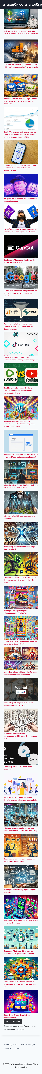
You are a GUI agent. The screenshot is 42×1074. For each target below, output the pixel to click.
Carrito (16, 1048)
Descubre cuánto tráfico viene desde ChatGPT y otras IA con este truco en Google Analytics (18, 326)
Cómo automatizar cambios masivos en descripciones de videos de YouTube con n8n (20, 984)
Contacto (7, 1048)
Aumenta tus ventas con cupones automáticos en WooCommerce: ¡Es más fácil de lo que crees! (19, 423)
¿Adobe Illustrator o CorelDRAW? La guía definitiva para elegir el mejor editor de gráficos (20, 579)
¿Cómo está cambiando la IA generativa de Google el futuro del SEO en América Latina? (20, 293)
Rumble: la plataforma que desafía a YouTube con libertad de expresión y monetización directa (18, 390)
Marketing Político (11, 1044)
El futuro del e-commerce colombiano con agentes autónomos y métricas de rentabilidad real (20, 167)
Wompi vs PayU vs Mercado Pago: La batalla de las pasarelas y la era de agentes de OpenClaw (21, 101)
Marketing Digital (28, 1044)
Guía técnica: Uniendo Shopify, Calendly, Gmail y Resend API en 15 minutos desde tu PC (21, 33)
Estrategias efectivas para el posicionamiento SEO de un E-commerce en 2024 (21, 736)
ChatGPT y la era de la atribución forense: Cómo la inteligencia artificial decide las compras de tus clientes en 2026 (20, 134)
